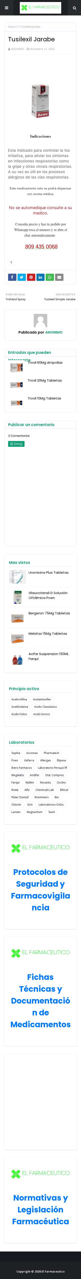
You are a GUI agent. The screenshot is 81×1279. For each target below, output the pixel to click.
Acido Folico (19, 714)
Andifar (34, 775)
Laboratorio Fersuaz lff (52, 768)
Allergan (45, 760)
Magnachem (34, 812)
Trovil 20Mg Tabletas (45, 380)
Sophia (15, 753)
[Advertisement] (40, 1102)
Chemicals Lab (45, 790)
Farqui (15, 782)
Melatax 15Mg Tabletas (48, 633)
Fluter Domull (20, 797)
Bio (57, 797)
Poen (14, 760)
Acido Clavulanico (45, 707)
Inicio (11, 27)
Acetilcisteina (19, 707)
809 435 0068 (41, 247)
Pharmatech (51, 753)
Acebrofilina (19, 699)
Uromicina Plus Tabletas (49, 572)
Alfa (27, 790)
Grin (30, 804)
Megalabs (17, 775)
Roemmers (42, 797)
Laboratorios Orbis (51, 804)
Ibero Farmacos (21, 768)
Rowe (14, 790)
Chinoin (16, 804)
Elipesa (61, 760)
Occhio (61, 782)
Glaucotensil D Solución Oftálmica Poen (48, 595)
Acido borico (41, 714)
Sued (51, 812)
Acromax (32, 753)
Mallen (30, 782)
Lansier (16, 812)
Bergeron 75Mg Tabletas (49, 613)
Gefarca (29, 760)
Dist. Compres (54, 775)
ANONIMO (17, 49)
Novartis (45, 782)
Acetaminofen (42, 699)
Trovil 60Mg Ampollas (45, 362)
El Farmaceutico (53, 1271)
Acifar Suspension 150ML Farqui (49, 656)
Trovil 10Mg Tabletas (44, 398)
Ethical (64, 790)
